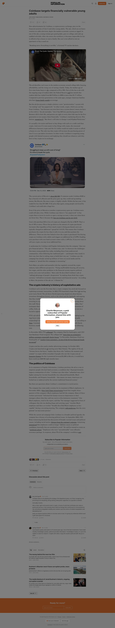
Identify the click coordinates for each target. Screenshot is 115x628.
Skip (57, 325)
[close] (72, 300)
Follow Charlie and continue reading (57, 322)
